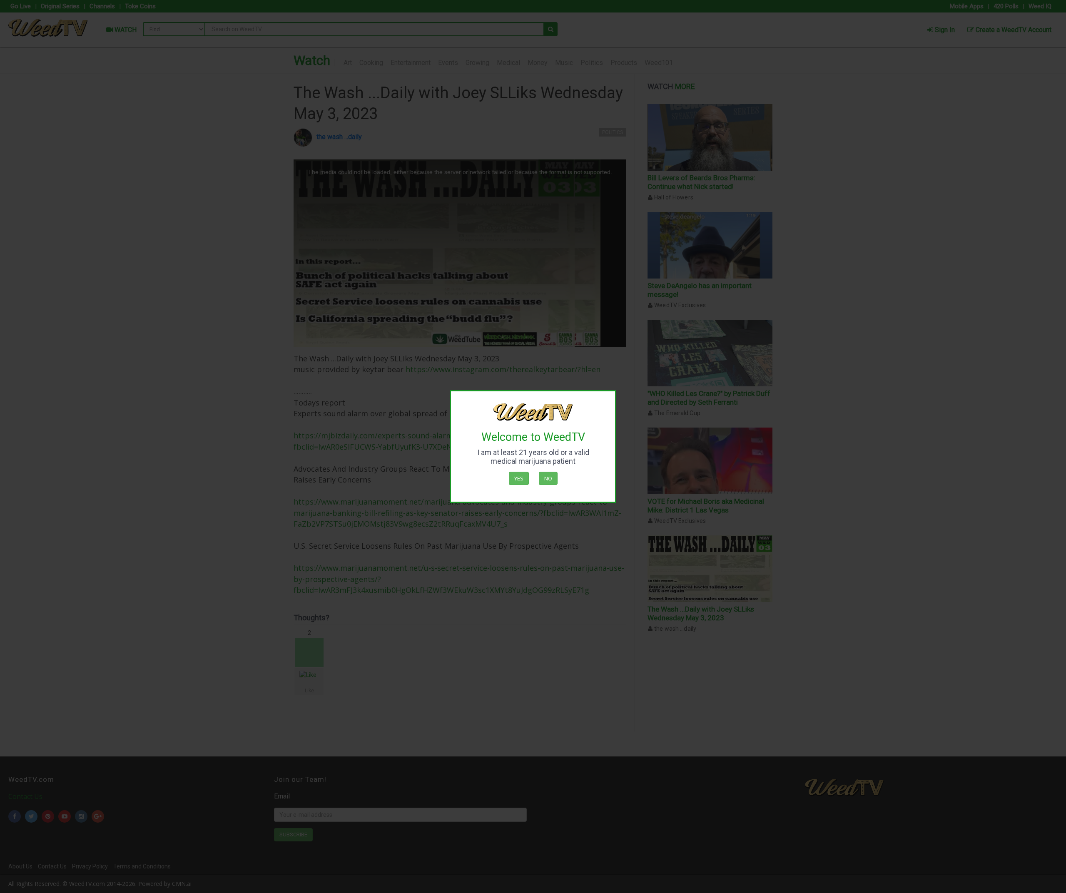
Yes (518, 478)
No (548, 478)
